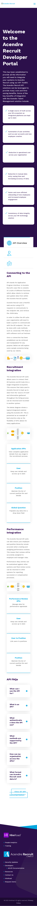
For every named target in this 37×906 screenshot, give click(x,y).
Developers (9, 865)
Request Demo (10, 882)
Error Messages (21, 263)
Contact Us (9, 875)
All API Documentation (16, 868)
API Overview (20, 243)
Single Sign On (21, 253)
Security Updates (11, 862)
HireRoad (8, 878)
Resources (9, 872)
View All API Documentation (17, 793)
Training (8, 846)
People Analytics (11, 842)
